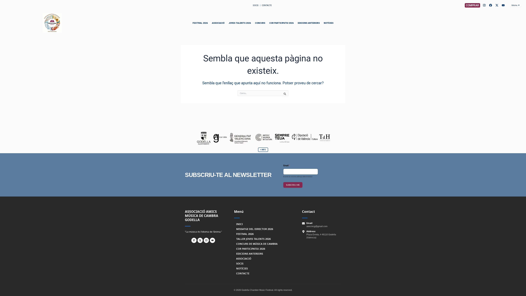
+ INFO (263, 150)
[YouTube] (503, 5)
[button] (472, 5)
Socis (255, 5)
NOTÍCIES (328, 23)
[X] (496, 5)
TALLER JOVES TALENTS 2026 (253, 238)
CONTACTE (242, 273)
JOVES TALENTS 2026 (240, 23)
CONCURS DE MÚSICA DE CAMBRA (257, 243)
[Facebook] (490, 5)
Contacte (267, 5)
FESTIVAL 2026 (200, 23)
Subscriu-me (293, 185)
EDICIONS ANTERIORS (309, 23)
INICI (239, 224)
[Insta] (206, 240)
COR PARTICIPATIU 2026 (281, 23)
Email (286, 165)
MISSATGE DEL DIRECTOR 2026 (254, 229)
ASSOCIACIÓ (218, 23)
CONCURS (260, 23)
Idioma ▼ (515, 5)
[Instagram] (484, 5)
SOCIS (239, 263)
